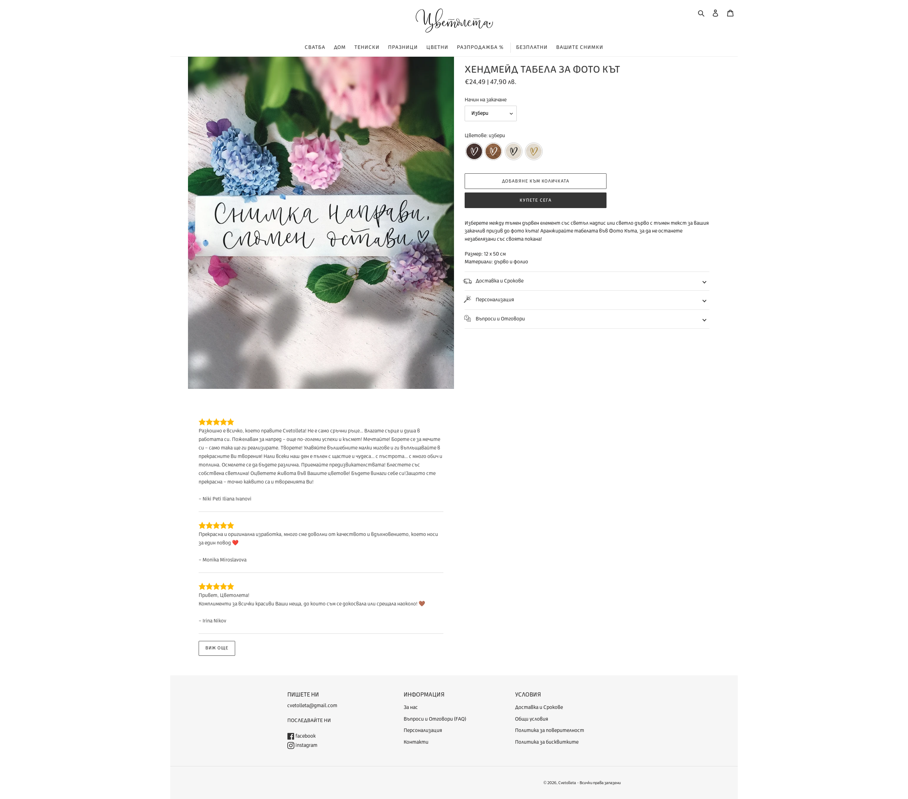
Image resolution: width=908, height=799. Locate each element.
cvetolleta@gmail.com (312, 705)
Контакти (416, 742)
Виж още (216, 648)
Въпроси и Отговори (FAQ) (435, 719)
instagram (305, 745)
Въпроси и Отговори (500, 318)
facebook (305, 736)
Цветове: (485, 135)
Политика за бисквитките (546, 742)
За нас (411, 707)
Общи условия (531, 719)
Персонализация (495, 299)
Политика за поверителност (549, 730)
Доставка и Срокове (500, 281)
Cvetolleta (567, 783)
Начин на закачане (485, 99)
